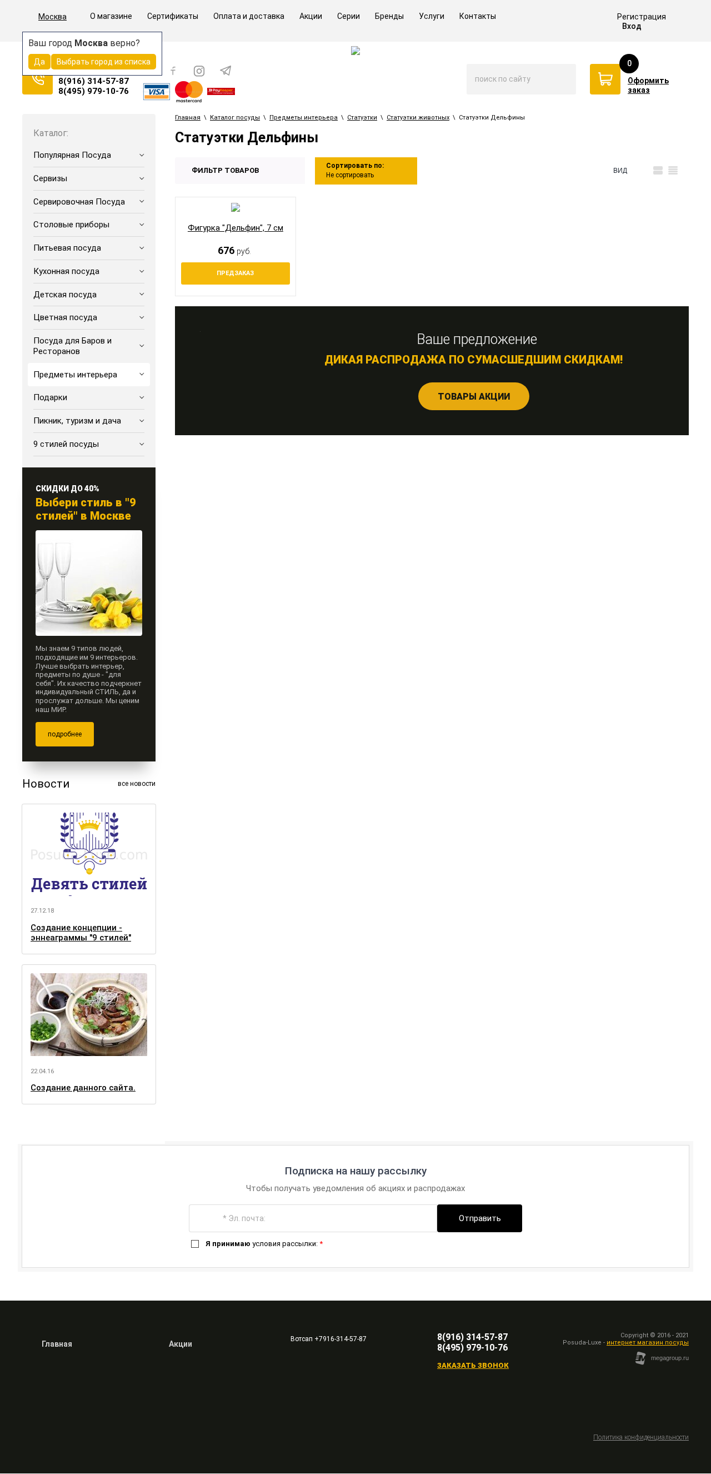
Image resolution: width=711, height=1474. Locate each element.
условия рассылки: (264, 1243)
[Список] (657, 170)
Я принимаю (228, 1243)
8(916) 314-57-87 (93, 81)
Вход (632, 26)
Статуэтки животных (418, 117)
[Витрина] (642, 170)
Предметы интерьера (303, 117)
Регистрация (641, 16)
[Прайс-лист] (672, 170)
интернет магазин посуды (648, 1342)
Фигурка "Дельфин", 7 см (235, 228)
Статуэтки (362, 117)
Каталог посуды (235, 117)
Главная (188, 117)
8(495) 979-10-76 (93, 91)
